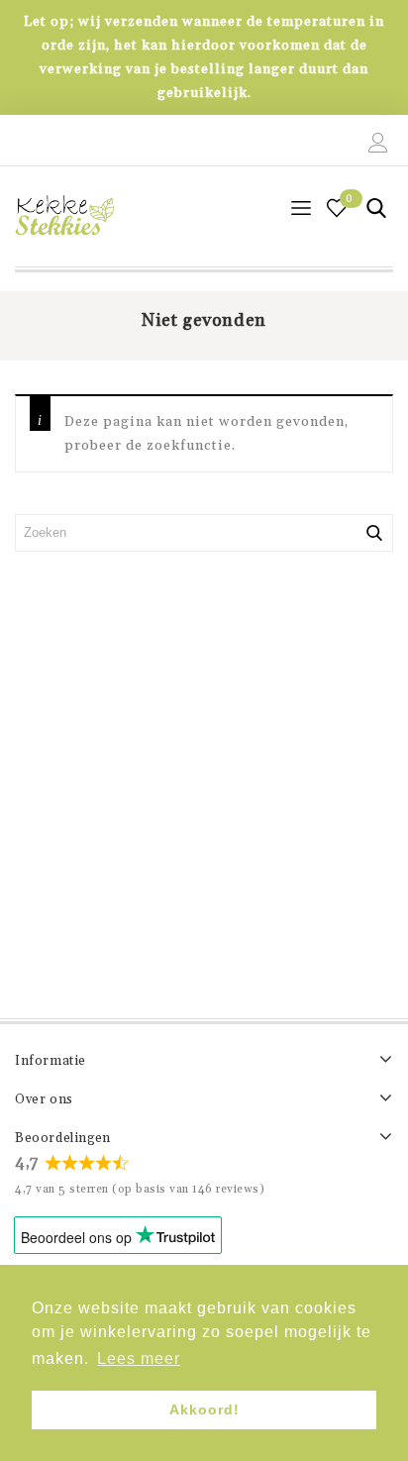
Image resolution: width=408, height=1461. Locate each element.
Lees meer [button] (138, 1358)
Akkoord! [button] (204, 1409)
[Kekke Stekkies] (64, 216)
